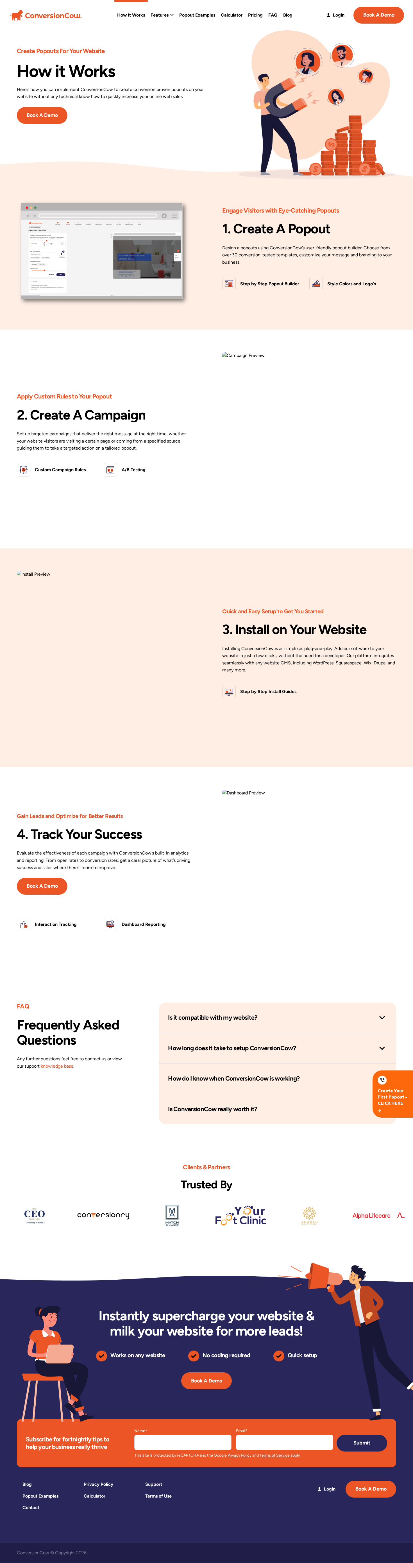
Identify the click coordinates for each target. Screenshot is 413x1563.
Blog (27, 1484)
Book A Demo (378, 15)
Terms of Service (275, 1455)
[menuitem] (131, 15)
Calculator (94, 1496)
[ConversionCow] (46, 14)
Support (153, 1484)
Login (338, 15)
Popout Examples (40, 1496)
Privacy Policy (239, 1455)
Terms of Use (158, 1496)
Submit (361, 1443)
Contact (30, 1507)
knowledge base (57, 1066)
